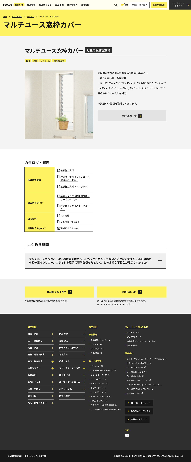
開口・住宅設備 (35, 361)
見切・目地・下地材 (37, 402)
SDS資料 (64, 215)
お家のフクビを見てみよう (101, 396)
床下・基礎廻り (35, 340)
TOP (5, 16)
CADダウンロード (134, 337)
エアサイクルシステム (69, 381)
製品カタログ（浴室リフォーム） (75, 207)
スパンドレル (34, 381)
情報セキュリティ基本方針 (35, 456)
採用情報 (85, 4)
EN (126, 4)
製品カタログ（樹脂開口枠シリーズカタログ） (75, 198)
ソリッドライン (97, 392)
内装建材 (63, 333)
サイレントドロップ (99, 375)
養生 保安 (63, 340)
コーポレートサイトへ (178, 4)
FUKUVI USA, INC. (134, 376)
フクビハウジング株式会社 (137, 363)
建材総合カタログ (139, 4)
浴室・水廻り (17, 16)
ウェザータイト (97, 387)
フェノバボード (97, 379)
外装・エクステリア (68, 347)
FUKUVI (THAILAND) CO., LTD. (138, 389)
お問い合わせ (159, 4)
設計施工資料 (67, 170)
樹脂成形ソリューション (100, 340)
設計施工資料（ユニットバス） (73, 188)
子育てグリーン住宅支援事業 (102, 405)
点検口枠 (32, 395)
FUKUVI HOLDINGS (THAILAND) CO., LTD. (143, 384)
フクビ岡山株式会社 (135, 371)
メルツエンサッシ (98, 383)
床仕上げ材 (64, 375)
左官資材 (63, 354)
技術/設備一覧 (96, 353)
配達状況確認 (132, 345)
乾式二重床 (64, 361)
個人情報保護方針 (14, 456)
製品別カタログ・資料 (140, 411)
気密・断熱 (33, 347)
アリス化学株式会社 (135, 367)
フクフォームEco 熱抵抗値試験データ (106, 409)
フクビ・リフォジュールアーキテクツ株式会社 (145, 358)
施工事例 (59, 4)
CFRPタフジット (97, 348)
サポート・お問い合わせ (136, 327)
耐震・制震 (33, 333)
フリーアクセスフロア (69, 368)
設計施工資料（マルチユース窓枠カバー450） (74, 178)
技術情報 (71, 4)
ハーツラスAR (96, 344)
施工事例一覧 (129, 116)
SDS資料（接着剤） (70, 221)
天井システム (65, 388)
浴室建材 (30, 16)
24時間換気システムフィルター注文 (141, 341)
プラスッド (95, 366)
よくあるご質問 (133, 332)
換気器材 (32, 375)
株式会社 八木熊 (133, 393)
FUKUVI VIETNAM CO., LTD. (137, 380)
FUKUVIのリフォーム (99, 400)
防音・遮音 (64, 395)
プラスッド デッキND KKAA (102, 370)
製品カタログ (45, 4)
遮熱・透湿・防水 (36, 354)
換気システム (34, 368)
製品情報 (31, 4)
